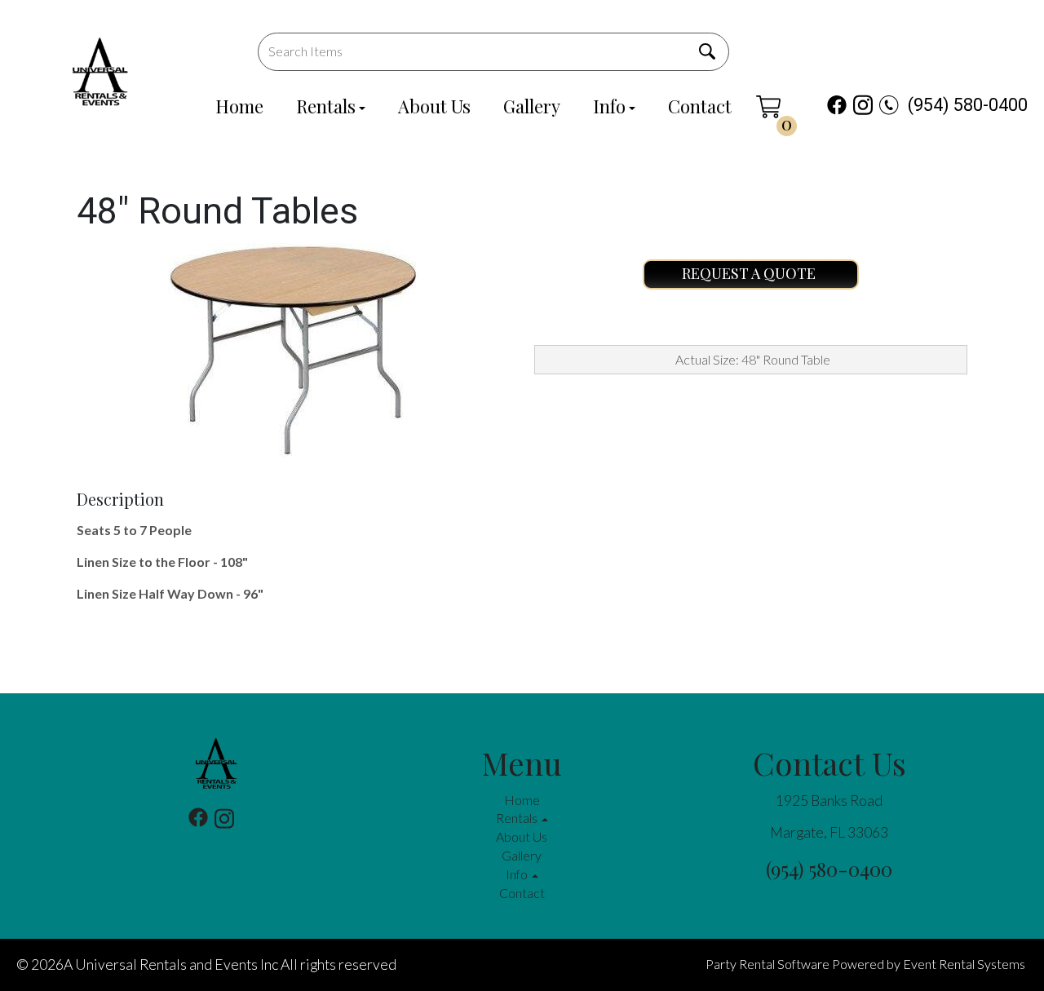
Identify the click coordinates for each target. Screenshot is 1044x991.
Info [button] (518, 874)
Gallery (531, 106)
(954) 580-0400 (968, 105)
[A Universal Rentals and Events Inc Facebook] (837, 104)
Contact (700, 106)
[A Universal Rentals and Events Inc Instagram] (863, 104)
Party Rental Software (767, 963)
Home (239, 106)
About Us (434, 106)
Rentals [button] (518, 817)
